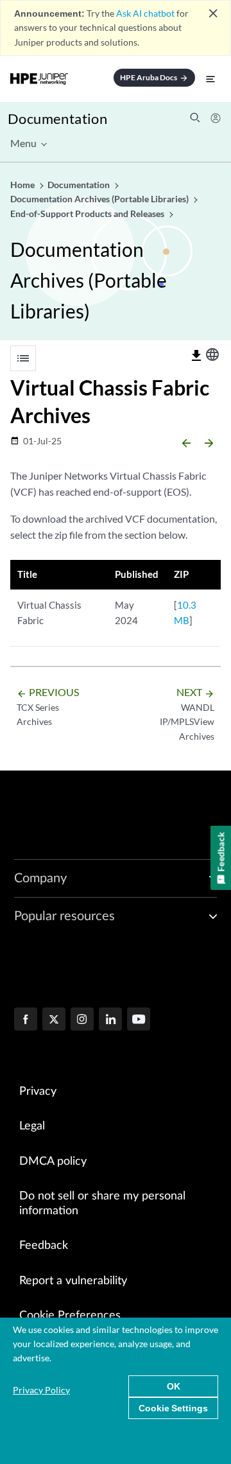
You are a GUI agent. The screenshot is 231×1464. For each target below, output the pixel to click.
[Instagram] (82, 1020)
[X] (53, 1020)
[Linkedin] (110, 1020)
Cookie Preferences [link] (70, 1315)
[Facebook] (25, 1020)
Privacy (37, 1091)
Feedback (43, 1245)
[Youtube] (138, 1020)
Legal (32, 1126)
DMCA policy (53, 1161)
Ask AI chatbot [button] (145, 13)
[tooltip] (196, 355)
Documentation (57, 118)
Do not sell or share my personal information (102, 1203)
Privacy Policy (41, 1390)
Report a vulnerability (73, 1281)
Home (23, 184)
